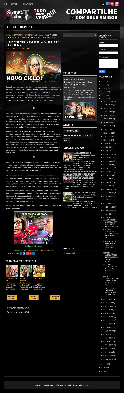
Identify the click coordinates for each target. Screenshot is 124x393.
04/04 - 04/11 (108, 313)
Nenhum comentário (21, 48)
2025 (103, 85)
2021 (103, 99)
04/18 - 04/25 (108, 306)
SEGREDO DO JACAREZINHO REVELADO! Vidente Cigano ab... (110, 269)
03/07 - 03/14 (108, 327)
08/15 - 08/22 (108, 168)
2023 (103, 92)
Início (8, 35)
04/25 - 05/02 (108, 303)
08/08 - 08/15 (108, 172)
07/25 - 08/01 (108, 179)
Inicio (6, 4)
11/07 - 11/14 (108, 126)
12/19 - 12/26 (108, 105)
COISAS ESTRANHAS (71, 131)
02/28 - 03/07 (108, 331)
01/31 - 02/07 (108, 345)
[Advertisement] (80, 54)
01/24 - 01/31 (108, 348)
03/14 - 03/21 (108, 324)
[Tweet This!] (24, 253)
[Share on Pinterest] (30, 253)
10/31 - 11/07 (108, 129)
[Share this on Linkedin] (33, 253)
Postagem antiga (55, 297)
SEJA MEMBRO (15, 4)
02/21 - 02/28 (108, 334)
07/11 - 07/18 (108, 186)
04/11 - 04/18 (108, 310)
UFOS (14, 27)
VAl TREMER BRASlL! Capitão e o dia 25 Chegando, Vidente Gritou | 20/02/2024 (26, 284)
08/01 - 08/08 (108, 175)
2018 (103, 371)
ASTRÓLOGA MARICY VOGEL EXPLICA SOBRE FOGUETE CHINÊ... (110, 257)
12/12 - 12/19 (108, 108)
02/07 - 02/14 (108, 341)
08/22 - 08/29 (108, 165)
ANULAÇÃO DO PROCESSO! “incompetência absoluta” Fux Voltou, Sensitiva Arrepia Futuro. (85, 196)
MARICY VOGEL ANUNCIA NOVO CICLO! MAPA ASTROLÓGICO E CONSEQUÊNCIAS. (33, 43)
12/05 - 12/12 (108, 112)
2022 (103, 95)
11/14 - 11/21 (107, 122)
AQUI (87, 385)
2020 (103, 364)
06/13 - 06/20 (108, 200)
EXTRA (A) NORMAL (58, 385)
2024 (103, 88)
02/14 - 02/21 (108, 338)
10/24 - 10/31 (108, 133)
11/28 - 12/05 (108, 115)
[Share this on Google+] (27, 253)
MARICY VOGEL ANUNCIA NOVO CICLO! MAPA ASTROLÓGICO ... (110, 223)
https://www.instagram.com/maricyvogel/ (38, 250)
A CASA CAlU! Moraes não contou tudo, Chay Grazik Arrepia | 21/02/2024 (11, 284)
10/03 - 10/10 (108, 143)
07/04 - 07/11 (108, 189)
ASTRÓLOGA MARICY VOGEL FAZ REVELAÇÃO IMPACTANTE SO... (110, 234)
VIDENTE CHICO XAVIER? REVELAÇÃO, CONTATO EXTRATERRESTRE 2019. (84, 176)
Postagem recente (11, 297)
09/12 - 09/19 (108, 154)
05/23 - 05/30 (108, 210)
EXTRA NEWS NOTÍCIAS (26, 27)
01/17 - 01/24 (108, 352)
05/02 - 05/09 (108, 299)
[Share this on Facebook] (21, 253)
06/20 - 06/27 (108, 196)
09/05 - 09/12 (108, 158)
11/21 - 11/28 (108, 119)
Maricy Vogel (38, 35)
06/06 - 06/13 (108, 203)
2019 (103, 368)
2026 (103, 81)
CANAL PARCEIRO (28, 4)
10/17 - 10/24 (108, 136)
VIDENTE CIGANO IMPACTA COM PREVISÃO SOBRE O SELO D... (110, 245)
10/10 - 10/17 (108, 140)
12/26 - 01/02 (108, 101)
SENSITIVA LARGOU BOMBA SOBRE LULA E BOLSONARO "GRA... (110, 280)
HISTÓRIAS (88, 136)
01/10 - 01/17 (108, 355)
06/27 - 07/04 (108, 193)
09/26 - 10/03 (108, 147)
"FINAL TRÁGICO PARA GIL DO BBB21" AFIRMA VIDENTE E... (110, 291)
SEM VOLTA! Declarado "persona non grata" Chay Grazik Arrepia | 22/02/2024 (39, 284)
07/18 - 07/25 (108, 182)
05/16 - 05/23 (108, 214)
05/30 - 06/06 (108, 207)
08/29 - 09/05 (108, 161)
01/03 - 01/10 (108, 359)
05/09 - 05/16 (108, 217)
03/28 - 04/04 (108, 317)
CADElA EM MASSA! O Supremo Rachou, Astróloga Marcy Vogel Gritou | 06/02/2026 (84, 156)
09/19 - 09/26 (108, 150)
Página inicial (33, 297)
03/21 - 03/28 (108, 320)
